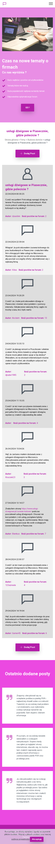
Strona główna (11, 140)
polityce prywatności (20, 839)
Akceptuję (37, 839)
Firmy (22, 140)
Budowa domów (35, 140)
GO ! (27, 107)
